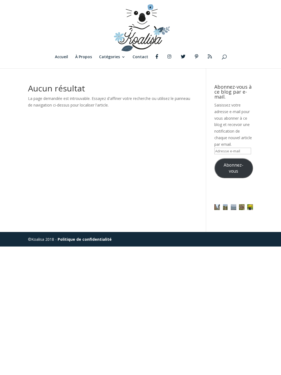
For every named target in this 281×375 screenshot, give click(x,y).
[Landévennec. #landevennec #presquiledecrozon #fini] (217, 207)
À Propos (83, 57)
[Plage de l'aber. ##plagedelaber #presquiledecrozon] (225, 207)
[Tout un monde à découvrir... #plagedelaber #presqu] (242, 207)
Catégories (109, 57)
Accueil (61, 57)
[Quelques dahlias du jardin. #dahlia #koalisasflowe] (250, 207)
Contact (140, 57)
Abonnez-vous (233, 168)
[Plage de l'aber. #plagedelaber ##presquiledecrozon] (233, 207)
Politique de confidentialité (85, 239)
